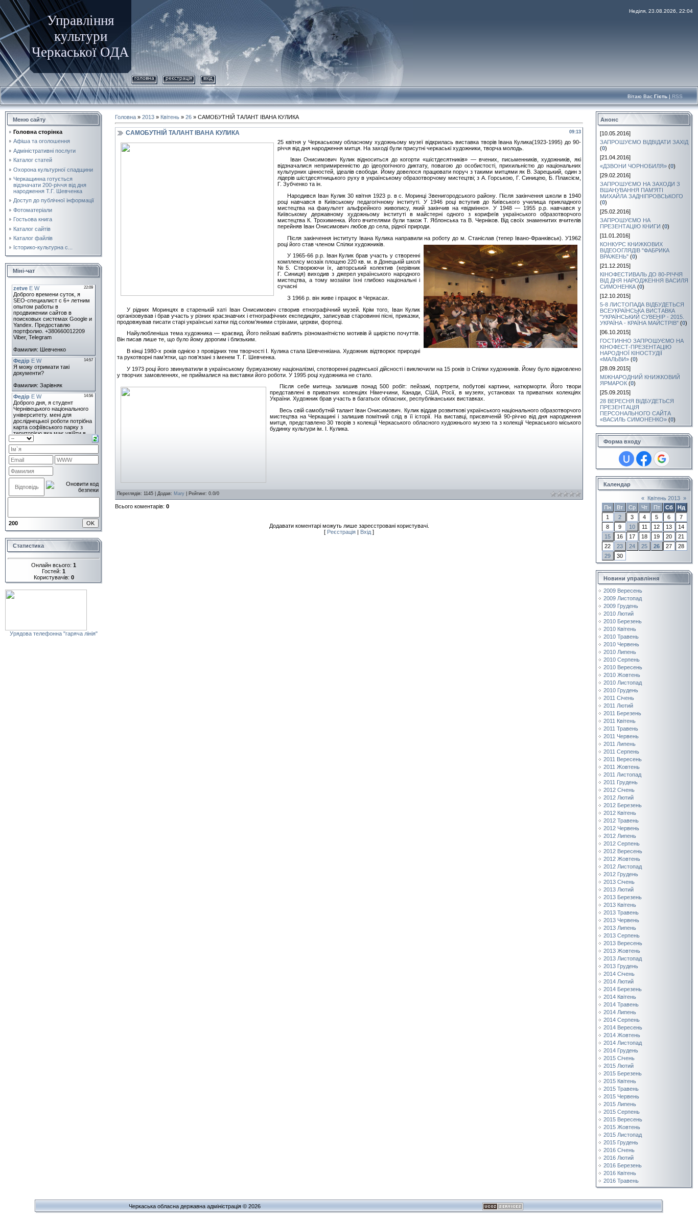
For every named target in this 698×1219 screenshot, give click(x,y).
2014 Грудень (620, 1050)
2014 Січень (619, 974)
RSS (677, 96)
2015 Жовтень (621, 1127)
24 (632, 546)
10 (632, 527)
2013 (148, 117)
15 (607, 536)
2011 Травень (620, 728)
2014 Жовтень (621, 1035)
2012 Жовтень (621, 859)
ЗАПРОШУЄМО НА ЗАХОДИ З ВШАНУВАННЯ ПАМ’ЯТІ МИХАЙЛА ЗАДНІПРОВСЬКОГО (641, 190)
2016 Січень (619, 1150)
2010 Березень (622, 621)
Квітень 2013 (663, 498)
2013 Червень (621, 920)
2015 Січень (619, 1058)
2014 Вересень (622, 1027)
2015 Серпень (621, 1112)
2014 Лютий (618, 981)
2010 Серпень (621, 660)
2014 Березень (622, 989)
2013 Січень (619, 882)
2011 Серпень (621, 751)
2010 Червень (621, 644)
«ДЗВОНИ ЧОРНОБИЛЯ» (633, 166)
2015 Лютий (618, 1066)
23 (620, 546)
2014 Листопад (622, 1043)
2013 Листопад (622, 958)
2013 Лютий (618, 889)
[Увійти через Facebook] (644, 458)
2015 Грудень (620, 1142)
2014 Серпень (621, 1020)
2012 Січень (619, 790)
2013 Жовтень (621, 951)
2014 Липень (619, 1012)
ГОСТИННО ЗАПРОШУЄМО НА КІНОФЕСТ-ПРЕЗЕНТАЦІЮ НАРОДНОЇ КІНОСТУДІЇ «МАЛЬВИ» (642, 350)
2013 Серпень (621, 935)
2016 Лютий (618, 1158)
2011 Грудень (620, 782)
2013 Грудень (620, 966)
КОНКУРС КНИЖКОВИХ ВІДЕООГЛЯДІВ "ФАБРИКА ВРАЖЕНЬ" (634, 250)
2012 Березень (622, 805)
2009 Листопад (622, 598)
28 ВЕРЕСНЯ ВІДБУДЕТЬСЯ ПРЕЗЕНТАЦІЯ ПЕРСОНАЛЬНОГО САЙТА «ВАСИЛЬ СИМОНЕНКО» (637, 410)
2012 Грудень (620, 874)
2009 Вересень (622, 591)
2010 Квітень (619, 629)
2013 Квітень (619, 905)
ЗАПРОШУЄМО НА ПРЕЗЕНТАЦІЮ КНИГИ (630, 223)
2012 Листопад (622, 866)
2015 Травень (621, 1089)
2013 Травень (621, 912)
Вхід (208, 78)
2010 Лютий (618, 614)
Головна (144, 78)
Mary (179, 493)
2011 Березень (622, 713)
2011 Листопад (622, 774)
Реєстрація (179, 78)
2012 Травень (621, 820)
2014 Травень (621, 1004)
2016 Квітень (619, 1173)
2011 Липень (619, 744)
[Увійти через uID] (626, 458)
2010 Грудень (620, 690)
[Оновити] (95, 438)
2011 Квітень (619, 721)
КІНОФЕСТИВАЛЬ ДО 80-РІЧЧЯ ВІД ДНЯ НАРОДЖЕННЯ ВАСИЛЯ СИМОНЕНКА (644, 280)
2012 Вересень (622, 851)
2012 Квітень (619, 813)
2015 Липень (619, 1104)
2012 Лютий (618, 797)
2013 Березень (622, 897)
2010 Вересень (622, 667)
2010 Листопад (622, 682)
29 (607, 556)
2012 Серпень (621, 843)
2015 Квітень (619, 1081)
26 (188, 117)
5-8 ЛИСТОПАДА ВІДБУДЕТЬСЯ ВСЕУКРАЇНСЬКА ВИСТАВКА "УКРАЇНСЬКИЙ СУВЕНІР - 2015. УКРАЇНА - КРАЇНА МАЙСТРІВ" (642, 313)
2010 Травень (621, 637)
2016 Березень (622, 1165)
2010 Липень (619, 652)
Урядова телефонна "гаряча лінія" (54, 633)
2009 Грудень (620, 606)
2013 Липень (619, 928)
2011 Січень (618, 698)
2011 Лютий (618, 705)
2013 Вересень (622, 943)
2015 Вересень (622, 1119)
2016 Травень (621, 1181)
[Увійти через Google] (662, 459)
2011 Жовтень (621, 767)
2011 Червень (621, 736)
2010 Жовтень (621, 675)
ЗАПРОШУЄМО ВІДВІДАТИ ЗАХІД (644, 142)
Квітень (169, 117)
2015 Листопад (622, 1135)
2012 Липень (619, 836)
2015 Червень (621, 1096)
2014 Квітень (619, 997)
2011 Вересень (622, 759)
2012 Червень (621, 828)
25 (644, 546)
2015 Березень (622, 1073)
